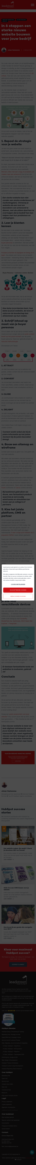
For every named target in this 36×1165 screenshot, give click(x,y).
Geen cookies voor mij (18, 596)
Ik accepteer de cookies (18, 590)
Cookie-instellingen (18, 584)
